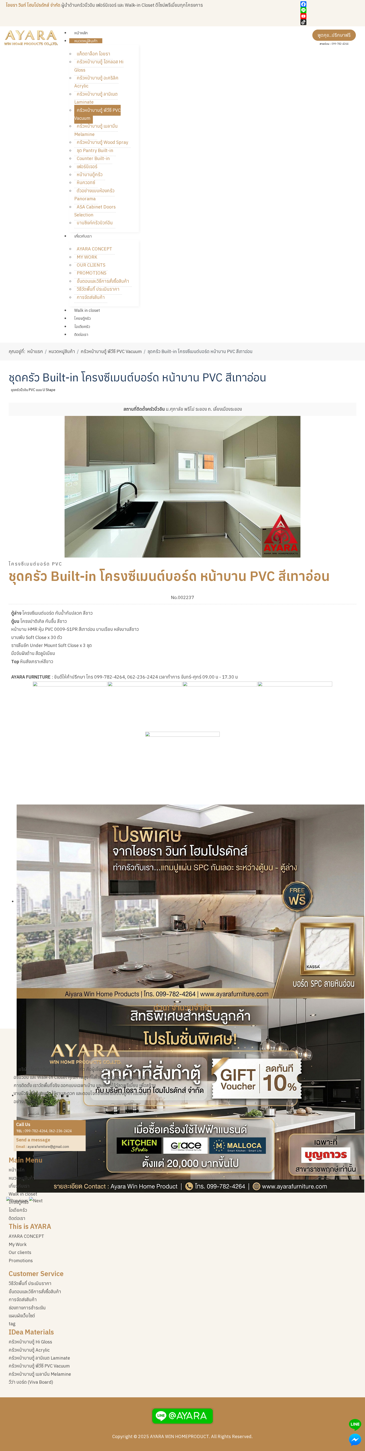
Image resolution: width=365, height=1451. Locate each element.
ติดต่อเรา (17, 1218)
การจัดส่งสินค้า (23, 1299)
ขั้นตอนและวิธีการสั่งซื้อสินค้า (35, 1291)
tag (12, 1324)
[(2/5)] (145, 706)
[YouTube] (329, 16)
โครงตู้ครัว (19, 1202)
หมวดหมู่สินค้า (22, 1178)
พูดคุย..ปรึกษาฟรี (334, 35)
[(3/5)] (220, 706)
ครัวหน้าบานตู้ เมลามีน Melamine (40, 1374)
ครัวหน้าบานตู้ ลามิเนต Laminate (39, 1358)
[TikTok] (329, 22)
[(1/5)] (70, 706)
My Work (18, 1244)
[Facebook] (329, 4)
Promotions (21, 1260)
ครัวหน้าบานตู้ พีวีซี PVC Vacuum (39, 1366)
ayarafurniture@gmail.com (48, 1146)
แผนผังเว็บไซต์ (22, 1316)
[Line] (329, 10)
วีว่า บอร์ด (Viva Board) (31, 1382)
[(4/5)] (295, 706)
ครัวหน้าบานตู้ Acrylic (29, 1350)
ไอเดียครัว (18, 1210)
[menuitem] (81, 32)
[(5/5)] (182, 756)
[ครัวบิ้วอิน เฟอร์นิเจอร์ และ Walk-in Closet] (31, 38)
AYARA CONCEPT (26, 1236)
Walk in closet (23, 1194)
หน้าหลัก (17, 1170)
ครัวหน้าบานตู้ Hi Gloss (30, 1342)
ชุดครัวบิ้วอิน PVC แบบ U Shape (33, 390)
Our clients (20, 1252)
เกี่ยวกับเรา (19, 1186)
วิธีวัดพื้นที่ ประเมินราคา (30, 1283)
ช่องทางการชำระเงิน (27, 1308)
